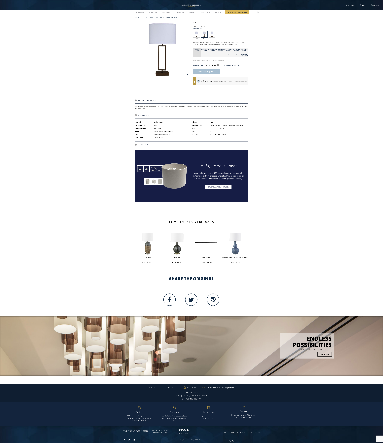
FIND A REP (376, 5)
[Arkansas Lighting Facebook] (125, 440)
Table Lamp (144, 18)
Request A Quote (206, 72)
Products (140, 12)
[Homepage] (191, 4)
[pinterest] (213, 300)
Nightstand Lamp (156, 18)
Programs (153, 12)
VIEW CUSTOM (325, 354)
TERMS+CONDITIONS (238, 433)
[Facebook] (169, 300)
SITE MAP (223, 433)
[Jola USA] (243, 440)
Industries (180, 12)
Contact (218, 12)
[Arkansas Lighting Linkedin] (129, 440)
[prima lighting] (180, 431)
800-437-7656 (173, 388)
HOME (135, 18)
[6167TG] (162, 49)
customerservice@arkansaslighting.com (220, 388)
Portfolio (166, 12)
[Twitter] (191, 300)
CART (363, 5)
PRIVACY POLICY (254, 433)
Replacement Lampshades (237, 12)
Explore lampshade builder (218, 187)
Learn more (205, 12)
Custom (192, 12)
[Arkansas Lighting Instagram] (133, 440)
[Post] (147, 243)
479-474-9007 (192, 388)
